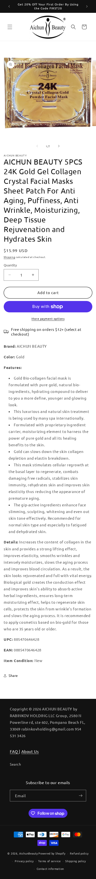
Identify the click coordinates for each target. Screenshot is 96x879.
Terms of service (49, 861)
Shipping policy (75, 861)
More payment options (48, 319)
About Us (30, 751)
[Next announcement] (86, 6)
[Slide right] (58, 146)
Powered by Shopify (51, 853)
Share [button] (13, 675)
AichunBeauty (28, 853)
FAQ (14, 751)
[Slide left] (37, 146)
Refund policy (79, 853)
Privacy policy (24, 861)
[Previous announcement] (9, 6)
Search (15, 764)
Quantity (10, 265)
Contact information (50, 869)
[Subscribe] (80, 795)
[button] (9, 26)
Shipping (9, 257)
